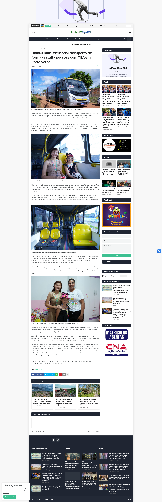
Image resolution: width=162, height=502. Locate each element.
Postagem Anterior (38, 431)
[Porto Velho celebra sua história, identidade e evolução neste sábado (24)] (65, 390)
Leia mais (6, 493)
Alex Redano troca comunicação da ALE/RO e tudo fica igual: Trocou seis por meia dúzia (81, 26)
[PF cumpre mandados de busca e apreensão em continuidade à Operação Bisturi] (72, 456)
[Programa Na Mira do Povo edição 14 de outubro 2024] (124, 183)
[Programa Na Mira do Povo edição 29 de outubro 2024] (109, 183)
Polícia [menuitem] (89, 39)
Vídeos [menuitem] (48, 39)
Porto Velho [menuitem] (65, 39)
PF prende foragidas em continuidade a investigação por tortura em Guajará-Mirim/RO (89, 464)
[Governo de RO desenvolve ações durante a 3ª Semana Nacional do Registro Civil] (36, 488)
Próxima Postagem (93, 431)
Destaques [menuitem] (97, 39)
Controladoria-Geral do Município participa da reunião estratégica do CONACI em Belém (119, 477)
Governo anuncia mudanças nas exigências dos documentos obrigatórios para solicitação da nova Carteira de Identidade (121, 289)
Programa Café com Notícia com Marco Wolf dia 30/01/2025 (108, 172)
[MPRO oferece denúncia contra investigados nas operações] (89, 476)
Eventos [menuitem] (40, 39)
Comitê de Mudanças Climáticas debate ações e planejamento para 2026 (42, 401)
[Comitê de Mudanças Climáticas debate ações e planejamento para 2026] (42, 390)
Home (33, 32)
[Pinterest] (60, 374)
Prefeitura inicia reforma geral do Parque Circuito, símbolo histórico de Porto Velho (89, 402)
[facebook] (130, 32)
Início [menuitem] (33, 39)
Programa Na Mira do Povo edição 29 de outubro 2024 (109, 190)
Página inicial (35, 49)
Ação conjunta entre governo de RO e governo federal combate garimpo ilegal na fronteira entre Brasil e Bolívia (72, 486)
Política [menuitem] (81, 39)
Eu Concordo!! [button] (9, 497)
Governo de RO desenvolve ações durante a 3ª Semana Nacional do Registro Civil (52, 488)
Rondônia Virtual (48, 499)
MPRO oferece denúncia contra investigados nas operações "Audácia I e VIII (89, 484)
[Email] (64, 374)
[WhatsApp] (56, 374)
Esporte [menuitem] (74, 39)
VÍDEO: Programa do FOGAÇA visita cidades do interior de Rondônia (123, 172)
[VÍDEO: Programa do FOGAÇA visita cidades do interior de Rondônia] (124, 164)
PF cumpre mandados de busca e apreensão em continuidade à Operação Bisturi (72, 464)
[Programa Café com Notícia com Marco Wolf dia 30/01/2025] (109, 164)
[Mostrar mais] (67, 374)
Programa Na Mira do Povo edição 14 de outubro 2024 (123, 190)
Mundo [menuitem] (56, 39)
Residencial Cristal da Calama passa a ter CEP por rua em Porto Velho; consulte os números (121, 300)
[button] (127, 26)
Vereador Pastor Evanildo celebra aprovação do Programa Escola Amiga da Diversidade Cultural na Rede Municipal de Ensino (119, 456)
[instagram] (58, 440)
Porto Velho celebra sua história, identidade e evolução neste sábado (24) (64, 402)
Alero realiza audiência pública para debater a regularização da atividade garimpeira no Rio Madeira (109, 99)
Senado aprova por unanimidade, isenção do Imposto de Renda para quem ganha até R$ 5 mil (123, 121)
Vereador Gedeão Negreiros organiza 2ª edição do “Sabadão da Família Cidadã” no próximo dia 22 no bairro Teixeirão (108, 122)
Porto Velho (44, 49)
